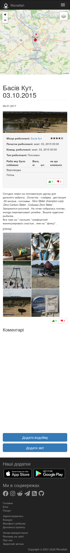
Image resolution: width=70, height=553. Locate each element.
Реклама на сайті (13, 536)
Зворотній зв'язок (13, 544)
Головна (8, 503)
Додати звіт (35, 447)
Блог (5, 507)
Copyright (34, 549)
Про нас (8, 540)
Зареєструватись (13, 516)
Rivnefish (61, 549)
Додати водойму (35, 437)
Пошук (7, 510)
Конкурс (8, 519)
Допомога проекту (14, 527)
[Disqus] (35, 380)
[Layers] (64, 16)
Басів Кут (36, 138)
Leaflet (66, 73)
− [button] (5, 20)
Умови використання (15, 532)
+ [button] (5, 14)
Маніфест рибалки (14, 523)
